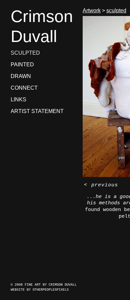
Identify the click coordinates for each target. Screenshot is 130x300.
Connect (24, 88)
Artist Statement (37, 111)
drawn (21, 76)
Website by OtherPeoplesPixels (40, 290)
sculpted (25, 53)
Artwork (92, 10)
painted (22, 64)
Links (18, 99)
